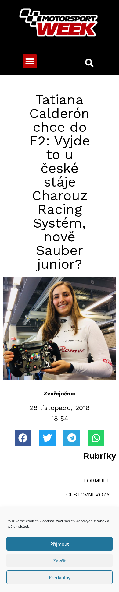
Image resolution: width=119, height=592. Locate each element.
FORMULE (96, 480)
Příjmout (59, 544)
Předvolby (59, 577)
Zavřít (59, 561)
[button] (30, 61)
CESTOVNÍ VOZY (88, 494)
